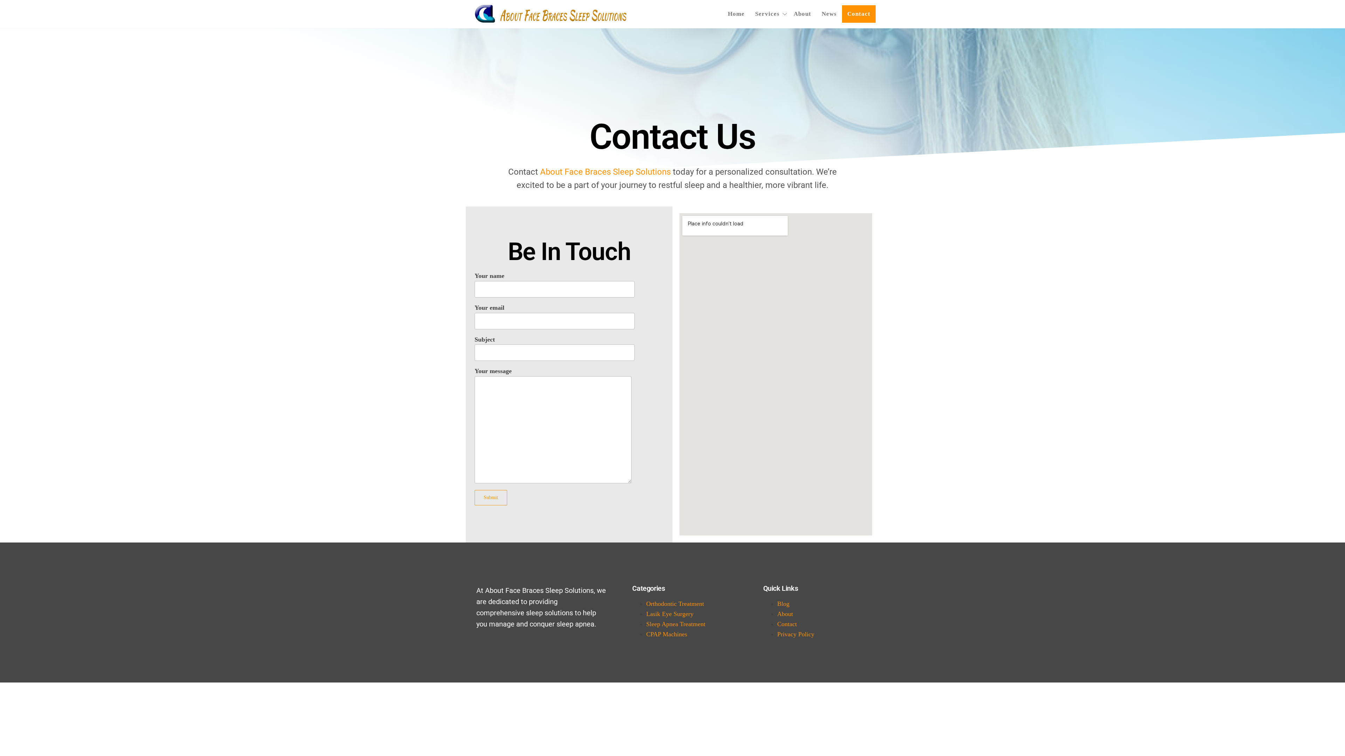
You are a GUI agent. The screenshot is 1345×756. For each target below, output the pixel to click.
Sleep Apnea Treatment (675, 624)
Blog (783, 603)
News (829, 13)
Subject (485, 339)
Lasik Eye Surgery (670, 613)
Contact (858, 13)
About (802, 13)
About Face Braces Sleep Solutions (605, 172)
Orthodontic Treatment (675, 603)
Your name (489, 275)
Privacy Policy (795, 634)
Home (736, 13)
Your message (493, 371)
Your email (489, 307)
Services (767, 13)
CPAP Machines (666, 634)
